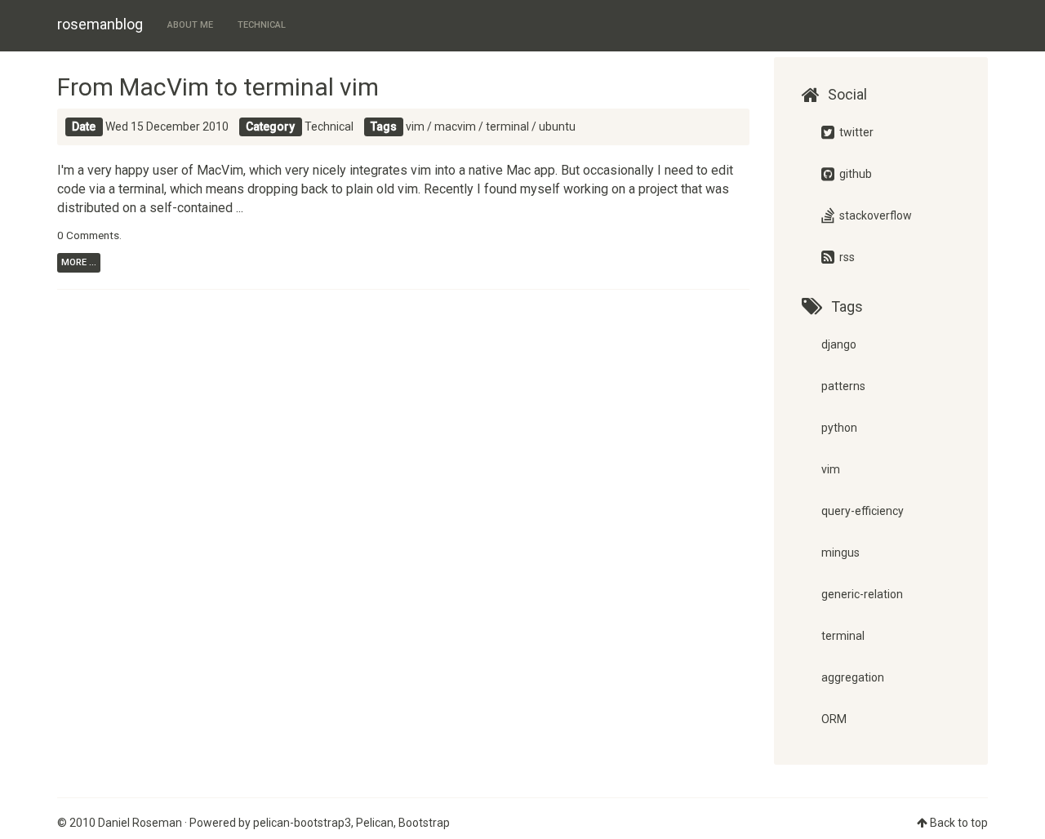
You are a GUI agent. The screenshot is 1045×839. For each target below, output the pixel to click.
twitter (855, 132)
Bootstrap (424, 822)
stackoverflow (874, 215)
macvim (455, 126)
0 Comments (88, 235)
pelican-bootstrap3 (302, 822)
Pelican (375, 822)
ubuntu (557, 126)
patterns (843, 386)
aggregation (852, 677)
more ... (78, 262)
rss (846, 257)
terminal (507, 126)
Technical (262, 25)
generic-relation (862, 594)
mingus (840, 552)
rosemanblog (100, 24)
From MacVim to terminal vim (218, 87)
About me (190, 25)
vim (415, 126)
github (854, 173)
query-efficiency (862, 510)
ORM (834, 719)
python (839, 427)
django (838, 344)
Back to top (959, 822)
